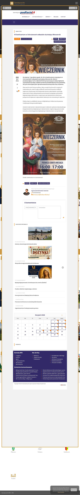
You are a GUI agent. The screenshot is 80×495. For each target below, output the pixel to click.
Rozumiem (73, 490)
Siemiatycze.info (5, 492)
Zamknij (72, 8)
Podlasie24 (8, 8)
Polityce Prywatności (61, 492)
